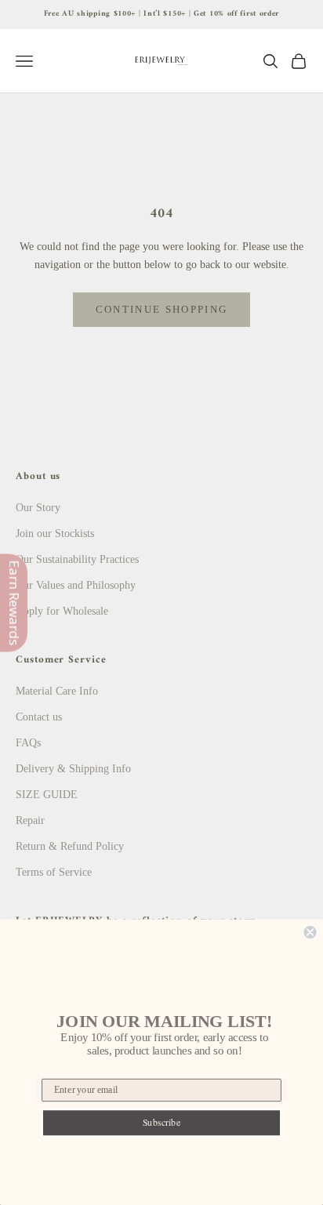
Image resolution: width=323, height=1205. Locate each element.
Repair (30, 820)
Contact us (39, 717)
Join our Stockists (55, 533)
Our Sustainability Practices (77, 559)
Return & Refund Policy (70, 846)
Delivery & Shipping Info (73, 769)
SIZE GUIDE (47, 794)
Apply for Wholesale (62, 611)
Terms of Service (54, 872)
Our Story (38, 508)
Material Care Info (57, 691)
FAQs (28, 743)
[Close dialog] (310, 932)
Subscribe (162, 1122)
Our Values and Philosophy (76, 585)
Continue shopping (162, 309)
